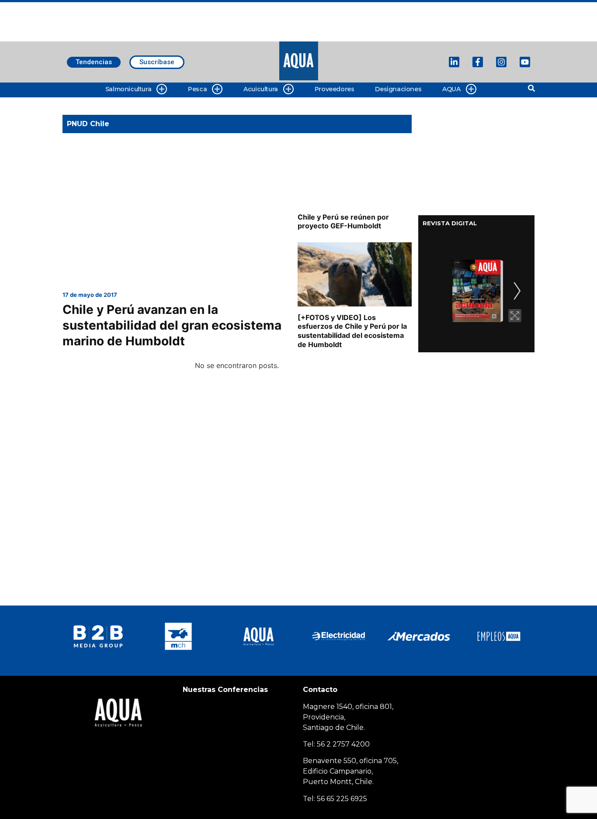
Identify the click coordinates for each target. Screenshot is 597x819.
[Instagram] (501, 62)
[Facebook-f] (477, 62)
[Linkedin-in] (454, 62)
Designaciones (398, 89)
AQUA (451, 89)
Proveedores (334, 89)
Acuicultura (260, 89)
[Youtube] (525, 62)
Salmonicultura (128, 89)
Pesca (197, 89)
